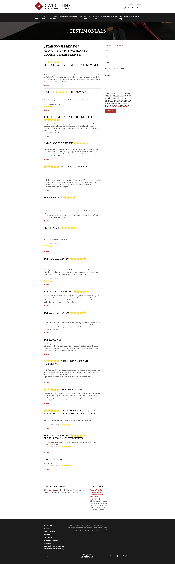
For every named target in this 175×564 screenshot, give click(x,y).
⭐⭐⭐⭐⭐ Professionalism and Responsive (66, 362)
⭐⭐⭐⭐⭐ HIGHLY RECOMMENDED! (67, 166)
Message (108, 75)
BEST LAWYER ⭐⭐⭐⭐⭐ (60, 228)
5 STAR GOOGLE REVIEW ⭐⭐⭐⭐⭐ (66, 143)
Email (107, 62)
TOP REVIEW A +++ (55, 340)
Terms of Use (113, 556)
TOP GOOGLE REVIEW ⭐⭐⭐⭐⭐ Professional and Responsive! (65, 437)
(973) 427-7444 (132, 7)
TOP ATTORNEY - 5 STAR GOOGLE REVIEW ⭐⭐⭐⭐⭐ (68, 118)
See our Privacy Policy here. (119, 107)
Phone (107, 56)
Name (107, 50)
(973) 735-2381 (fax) (96, 499)
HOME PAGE (37, 18)
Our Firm (43, 18)
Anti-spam (128, 556)
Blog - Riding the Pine (85, 18)
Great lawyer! (53, 459)
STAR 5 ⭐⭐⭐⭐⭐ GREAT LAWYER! (66, 92)
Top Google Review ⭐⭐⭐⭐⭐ (65, 313)
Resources (64, 17)
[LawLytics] (87, 556)
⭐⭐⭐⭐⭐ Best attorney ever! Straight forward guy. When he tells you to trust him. (72, 413)
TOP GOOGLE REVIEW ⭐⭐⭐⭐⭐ (65, 258)
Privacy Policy (121, 556)
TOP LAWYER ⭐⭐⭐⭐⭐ (60, 197)
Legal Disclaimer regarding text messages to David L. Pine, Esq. (121, 18)
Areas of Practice (53, 18)
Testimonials (74, 17)
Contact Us (96, 18)
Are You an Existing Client (114, 68)
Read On (46, 85)
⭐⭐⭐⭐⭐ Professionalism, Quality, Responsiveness (71, 64)
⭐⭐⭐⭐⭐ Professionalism (63, 389)
